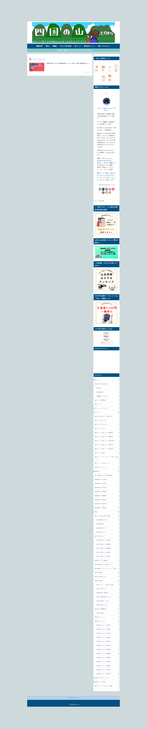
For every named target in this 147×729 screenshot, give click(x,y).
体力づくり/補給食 (108, 560)
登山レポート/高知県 (108, 673)
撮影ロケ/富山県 (108, 487)
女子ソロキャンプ (108, 467)
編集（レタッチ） (108, 396)
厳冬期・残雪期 (108, 593)
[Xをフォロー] (103, 189)
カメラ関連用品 (108, 400)
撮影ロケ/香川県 (108, 503)
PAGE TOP (74, 698)
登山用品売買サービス (108, 597)
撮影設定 (108, 392)
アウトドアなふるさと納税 (108, 686)
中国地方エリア (108, 520)
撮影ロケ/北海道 (108, 479)
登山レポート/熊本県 (108, 661)
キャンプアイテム (108, 424)
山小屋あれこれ (108, 576)
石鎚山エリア (108, 532)
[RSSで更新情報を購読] (109, 192)
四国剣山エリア (108, 528)
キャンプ (107, 412)
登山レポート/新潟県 (108, 657)
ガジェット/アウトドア (107, 408)
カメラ (107, 380)
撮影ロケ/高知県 (108, 508)
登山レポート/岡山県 (108, 645)
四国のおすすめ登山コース (108, 564)
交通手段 (108, 524)
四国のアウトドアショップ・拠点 (108, 568)
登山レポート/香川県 (108, 669)
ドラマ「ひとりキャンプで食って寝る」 (108, 458)
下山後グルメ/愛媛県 (108, 548)
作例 (108, 388)
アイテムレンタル (108, 420)
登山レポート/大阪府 (108, 637)
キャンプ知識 (108, 453)
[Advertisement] (46, 10)
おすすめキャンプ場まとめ (108, 416)
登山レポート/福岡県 (108, 665)
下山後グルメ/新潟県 (108, 552)
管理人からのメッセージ (107, 678)
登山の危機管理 (108, 609)
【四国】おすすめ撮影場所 (108, 475)
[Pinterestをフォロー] (103, 192)
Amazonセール (108, 588)
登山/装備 (108, 580)
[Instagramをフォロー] (109, 189)
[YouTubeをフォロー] (113, 189)
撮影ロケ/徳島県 (108, 491)
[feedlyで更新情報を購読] (106, 192)
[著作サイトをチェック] (100, 189)
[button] (117, 201)
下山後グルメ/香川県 (108, 556)
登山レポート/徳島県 (108, 649)
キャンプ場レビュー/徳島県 (108, 432)
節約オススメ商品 (107, 682)
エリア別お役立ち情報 (108, 516)
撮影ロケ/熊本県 (108, 499)
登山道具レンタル (108, 601)
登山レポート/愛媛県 (108, 653)
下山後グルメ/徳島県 (108, 544)
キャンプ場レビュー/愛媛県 (108, 436)
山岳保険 (108, 613)
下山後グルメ (108, 536)
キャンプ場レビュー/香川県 (108, 444)
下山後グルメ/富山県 (108, 540)
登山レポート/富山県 (108, 641)
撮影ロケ (107, 471)
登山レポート (108, 621)
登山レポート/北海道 (108, 629)
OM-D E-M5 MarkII (108, 384)
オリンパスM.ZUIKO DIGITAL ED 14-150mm (105, 161)
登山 (107, 512)
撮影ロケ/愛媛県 (108, 495)
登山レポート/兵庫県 (108, 625)
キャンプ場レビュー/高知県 (108, 449)
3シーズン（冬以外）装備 (108, 584)
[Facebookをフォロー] (106, 189)
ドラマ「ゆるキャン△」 (108, 463)
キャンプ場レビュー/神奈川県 (108, 440)
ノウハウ (108, 404)
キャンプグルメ (108, 428)
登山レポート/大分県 (108, 633)
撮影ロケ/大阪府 (108, 483)
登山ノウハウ (108, 617)
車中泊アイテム (108, 605)
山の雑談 (108, 572)
